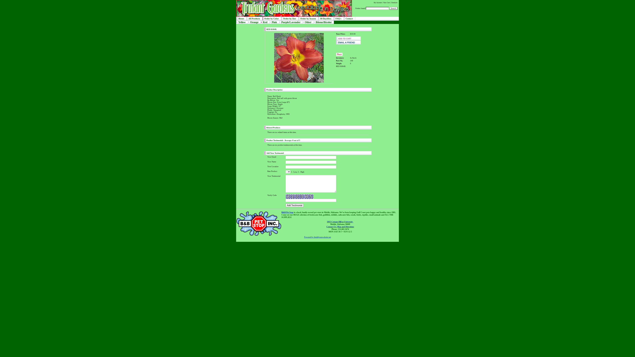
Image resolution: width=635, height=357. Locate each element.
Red (265, 22)
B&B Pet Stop (287, 212)
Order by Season (308, 18)
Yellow (242, 22)
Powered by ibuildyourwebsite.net (317, 237)
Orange (254, 22)
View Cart (386, 2)
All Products (254, 18)
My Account (378, 2)
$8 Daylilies (325, 18)
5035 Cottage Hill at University (340, 222)
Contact (349, 18)
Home (241, 18)
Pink (274, 22)
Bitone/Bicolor (324, 22)
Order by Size (289, 18)
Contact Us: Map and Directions (340, 227)
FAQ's (338, 18)
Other (308, 22)
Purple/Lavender (290, 22)
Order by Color (271, 18)
